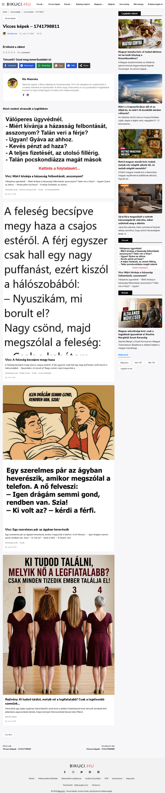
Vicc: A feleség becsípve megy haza (30, 360)
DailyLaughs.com (81, 785)
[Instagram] (73, 772)
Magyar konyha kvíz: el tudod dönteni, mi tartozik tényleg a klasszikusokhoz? (140, 55)
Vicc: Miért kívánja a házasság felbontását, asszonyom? (44, 176)
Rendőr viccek (24, 373)
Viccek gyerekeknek (52, 190)
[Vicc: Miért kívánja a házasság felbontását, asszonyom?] (58, 142)
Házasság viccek (11, 190)
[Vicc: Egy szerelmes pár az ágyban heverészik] (58, 455)
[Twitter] (81, 772)
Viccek (40, 190)
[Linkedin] (28, 95)
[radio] (4, 52)
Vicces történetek (44, 373)
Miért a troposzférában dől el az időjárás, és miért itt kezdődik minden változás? (139, 110)
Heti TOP (138, 363)
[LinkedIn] (98, 772)
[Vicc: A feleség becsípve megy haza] (58, 278)
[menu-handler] (3, 4)
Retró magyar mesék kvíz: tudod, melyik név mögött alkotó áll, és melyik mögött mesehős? (137, 165)
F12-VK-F (8, 735)
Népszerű (124, 363)
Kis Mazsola (12, 34)
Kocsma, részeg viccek (27, 190)
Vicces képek (10, 18)
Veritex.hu (96, 785)
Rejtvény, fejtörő (11, 717)
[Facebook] (23, 95)
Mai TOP (151, 363)
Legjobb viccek (126, 369)
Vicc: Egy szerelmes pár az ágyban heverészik (37, 530)
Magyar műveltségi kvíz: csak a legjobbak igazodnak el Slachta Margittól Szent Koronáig (136, 334)
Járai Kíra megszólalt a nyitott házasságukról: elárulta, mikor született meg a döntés (135, 220)
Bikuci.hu (61, 791)
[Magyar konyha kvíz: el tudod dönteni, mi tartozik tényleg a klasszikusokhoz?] (140, 33)
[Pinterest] (90, 772)
